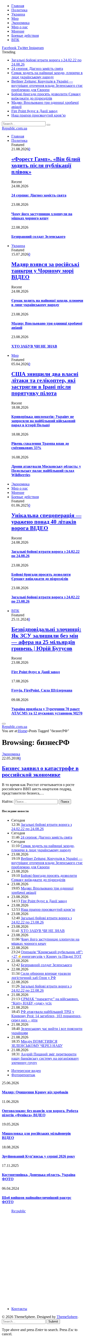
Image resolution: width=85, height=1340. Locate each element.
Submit (53, 1321)
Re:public (18, 1211)
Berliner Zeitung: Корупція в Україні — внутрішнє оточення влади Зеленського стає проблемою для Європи (47, 85)
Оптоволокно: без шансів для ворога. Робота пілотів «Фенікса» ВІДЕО (40, 1113)
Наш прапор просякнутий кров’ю (38, 115)
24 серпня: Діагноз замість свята (37, 69)
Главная (17, 6)
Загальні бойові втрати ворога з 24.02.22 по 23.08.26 (41, 920)
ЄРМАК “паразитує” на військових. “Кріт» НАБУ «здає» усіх (45, 1001)
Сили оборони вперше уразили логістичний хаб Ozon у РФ (41, 975)
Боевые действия (25, 36)
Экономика (20, 23)
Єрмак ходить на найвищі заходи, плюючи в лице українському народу (47, 75)
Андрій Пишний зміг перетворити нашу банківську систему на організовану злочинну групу (45, 1058)
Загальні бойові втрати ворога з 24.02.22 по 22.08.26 (41, 988)
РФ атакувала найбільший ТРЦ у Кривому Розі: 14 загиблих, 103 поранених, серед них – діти (46, 1016)
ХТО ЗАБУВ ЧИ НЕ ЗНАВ (34, 346)
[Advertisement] (42, 1259)
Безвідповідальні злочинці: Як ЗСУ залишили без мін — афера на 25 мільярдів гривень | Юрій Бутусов (46, 638)
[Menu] (4, 723)
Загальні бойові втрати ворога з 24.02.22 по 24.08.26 (41, 827)
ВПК (15, 40)
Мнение (17, 31)
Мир (15, 19)
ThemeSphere (67, 1317)
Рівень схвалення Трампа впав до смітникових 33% (40, 445)
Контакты (19, 1309)
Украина (18, 14)
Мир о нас (19, 27)
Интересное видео (26, 1071)
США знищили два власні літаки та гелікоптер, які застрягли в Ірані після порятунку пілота (44, 383)
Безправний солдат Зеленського (38, 237)
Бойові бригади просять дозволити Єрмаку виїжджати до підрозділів (46, 96)
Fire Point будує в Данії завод (34, 111)
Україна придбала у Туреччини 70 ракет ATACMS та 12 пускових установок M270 (46, 711)
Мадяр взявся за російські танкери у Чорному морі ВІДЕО (45, 270)
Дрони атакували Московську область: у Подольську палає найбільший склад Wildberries (46, 470)
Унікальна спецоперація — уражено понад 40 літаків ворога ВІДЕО (46, 521)
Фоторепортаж (23, 1075)
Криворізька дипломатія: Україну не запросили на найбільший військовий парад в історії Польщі (43, 421)
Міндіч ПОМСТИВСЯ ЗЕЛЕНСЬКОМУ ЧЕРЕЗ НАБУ (37, 1043)
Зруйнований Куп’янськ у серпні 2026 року (38, 1156)
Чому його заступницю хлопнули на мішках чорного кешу (41, 216)
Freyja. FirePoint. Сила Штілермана (41, 690)
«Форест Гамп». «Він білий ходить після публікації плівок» (45, 165)
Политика (19, 10)
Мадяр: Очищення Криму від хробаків (35, 1092)
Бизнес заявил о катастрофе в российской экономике (40, 771)
